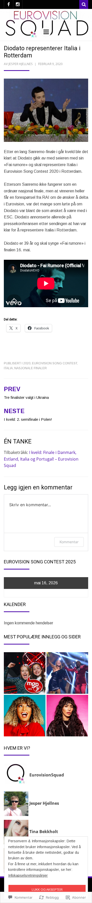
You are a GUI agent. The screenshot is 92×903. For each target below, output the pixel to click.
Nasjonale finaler (30, 368)
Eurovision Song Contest (54, 363)
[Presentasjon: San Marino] (24, 715)
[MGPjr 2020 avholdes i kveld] (24, 673)
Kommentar (69, 542)
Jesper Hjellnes (20, 64)
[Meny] (46, 32)
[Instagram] (17, 4)
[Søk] (83, 4)
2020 (26, 363)
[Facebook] (8, 4)
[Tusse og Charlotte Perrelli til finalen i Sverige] (67, 673)
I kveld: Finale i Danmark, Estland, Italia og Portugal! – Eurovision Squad (41, 459)
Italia (8, 368)
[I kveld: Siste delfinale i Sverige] (67, 715)
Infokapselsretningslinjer (28, 875)
